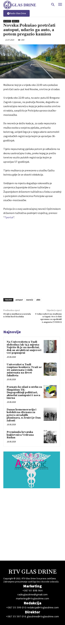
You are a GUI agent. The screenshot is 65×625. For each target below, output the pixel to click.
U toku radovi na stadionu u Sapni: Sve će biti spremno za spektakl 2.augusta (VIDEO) (48, 318)
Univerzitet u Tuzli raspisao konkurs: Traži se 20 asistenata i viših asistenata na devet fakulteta (24, 370)
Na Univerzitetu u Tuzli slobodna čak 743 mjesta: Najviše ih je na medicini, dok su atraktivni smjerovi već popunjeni (24, 347)
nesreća (29, 299)
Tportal (8, 217)
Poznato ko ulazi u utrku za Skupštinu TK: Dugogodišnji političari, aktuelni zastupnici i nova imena (24, 392)
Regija (15, 21)
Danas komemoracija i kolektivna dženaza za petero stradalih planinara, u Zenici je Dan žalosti (24, 415)
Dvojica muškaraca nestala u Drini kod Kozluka (17, 315)
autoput (19, 299)
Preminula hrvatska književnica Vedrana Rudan (20, 435)
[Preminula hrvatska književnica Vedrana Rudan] (50, 436)
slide (38, 299)
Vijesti (7, 21)
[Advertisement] (32, 258)
